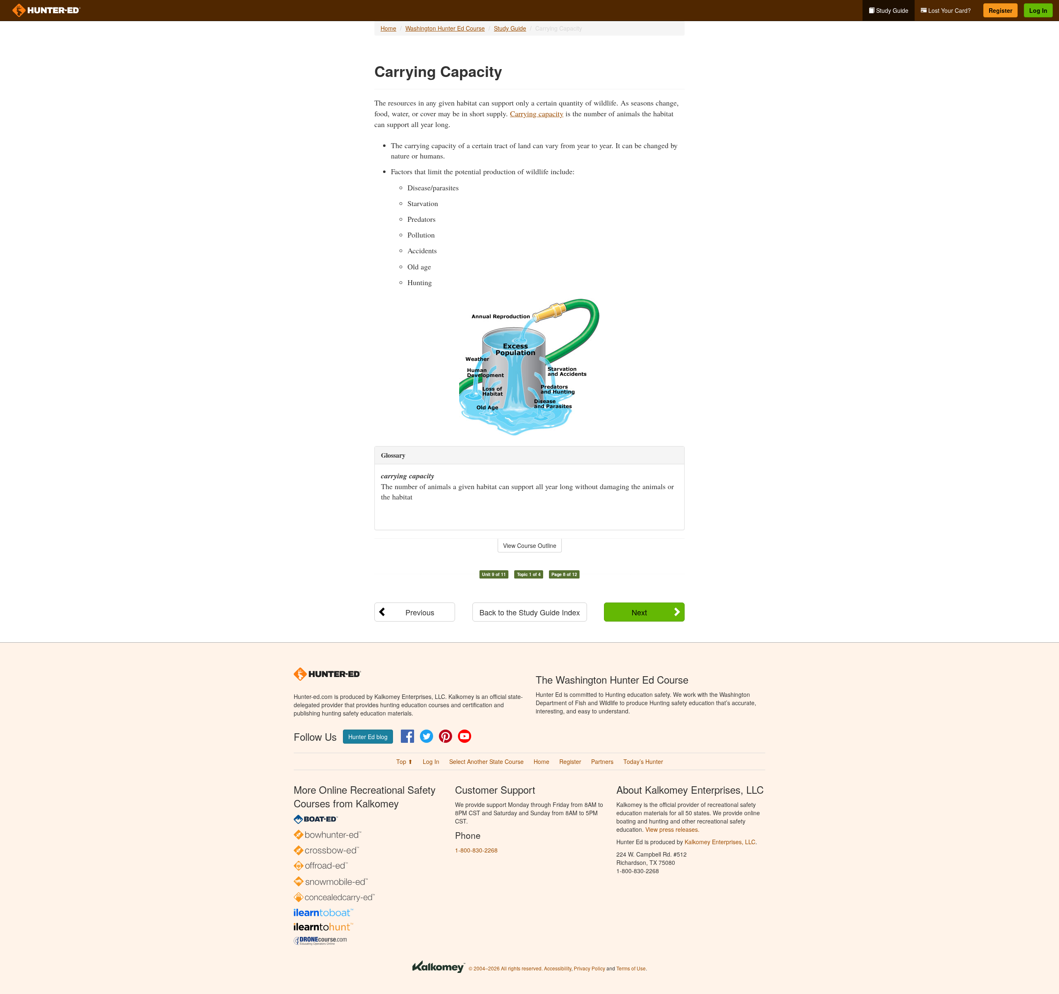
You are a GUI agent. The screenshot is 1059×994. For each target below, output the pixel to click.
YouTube (464, 736)
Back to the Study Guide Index (529, 612)
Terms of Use (631, 968)
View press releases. (672, 829)
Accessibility (557, 968)
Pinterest (445, 736)
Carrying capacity (536, 113)
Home (388, 28)
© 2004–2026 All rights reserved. (506, 968)
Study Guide (891, 10)
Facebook (407, 736)
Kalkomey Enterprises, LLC (720, 842)
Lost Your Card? (949, 10)
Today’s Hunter (643, 761)
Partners (602, 761)
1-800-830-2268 (476, 850)
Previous (419, 612)
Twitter (426, 736)
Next (639, 612)
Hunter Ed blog (368, 736)
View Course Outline (529, 545)
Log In (1038, 10)
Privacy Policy (589, 968)
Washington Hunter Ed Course (445, 28)
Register (1000, 10)
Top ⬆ (404, 761)
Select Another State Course (486, 761)
